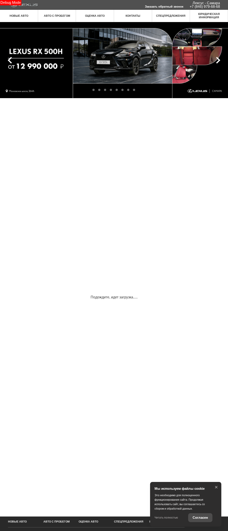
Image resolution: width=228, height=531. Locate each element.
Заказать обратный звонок (164, 6)
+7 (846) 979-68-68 (205, 6)
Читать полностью (166, 517)
